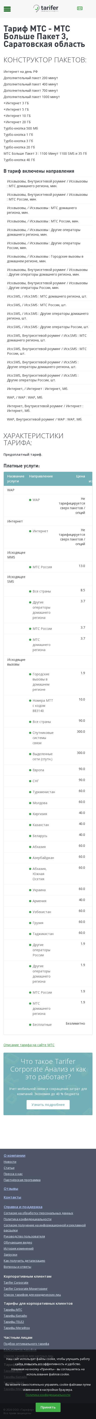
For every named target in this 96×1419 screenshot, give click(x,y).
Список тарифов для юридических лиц (32, 1295)
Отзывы (11, 1188)
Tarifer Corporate (16, 1282)
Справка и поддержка (23, 1206)
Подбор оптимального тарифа (26, 1344)
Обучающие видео (18, 1242)
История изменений (19, 1248)
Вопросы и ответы (17, 1267)
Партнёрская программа (22, 1180)
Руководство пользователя (24, 1236)
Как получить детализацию (24, 1260)
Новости (10, 1162)
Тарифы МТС (13, 1309)
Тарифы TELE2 (14, 1322)
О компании (14, 1155)
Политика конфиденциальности (48, 1395)
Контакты (12, 1197)
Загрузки (10, 1254)
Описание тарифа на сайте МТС (29, 1045)
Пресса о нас (13, 1174)
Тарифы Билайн (15, 1316)
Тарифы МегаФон (17, 1328)
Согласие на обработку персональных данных (38, 1213)
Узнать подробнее (48, 1104)
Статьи (9, 1168)
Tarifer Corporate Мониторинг (26, 1288)
